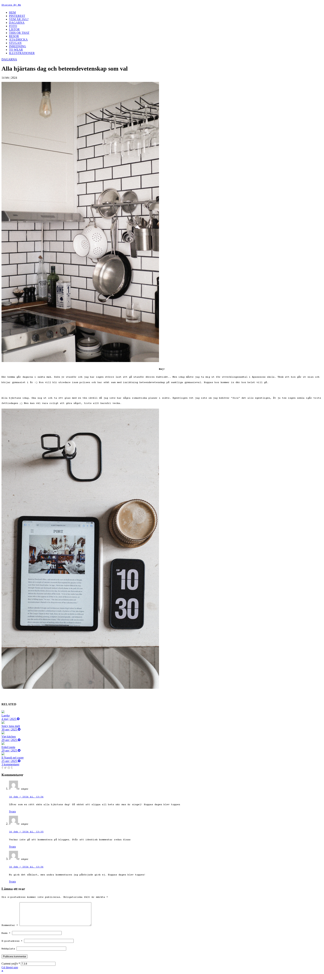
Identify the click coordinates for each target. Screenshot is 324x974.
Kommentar (10, 925)
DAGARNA (9, 59)
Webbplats (8, 949)
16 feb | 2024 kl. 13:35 (26, 832)
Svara (12, 811)
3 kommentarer (10, 764)
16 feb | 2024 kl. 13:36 (26, 867)
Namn (6, 933)
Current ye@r (11, 963)
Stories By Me (11, 5)
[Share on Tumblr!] (12, 767)
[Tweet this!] (5, 767)
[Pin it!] (9, 767)
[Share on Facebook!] (2, 767)
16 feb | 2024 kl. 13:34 (26, 797)
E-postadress (12, 941)
